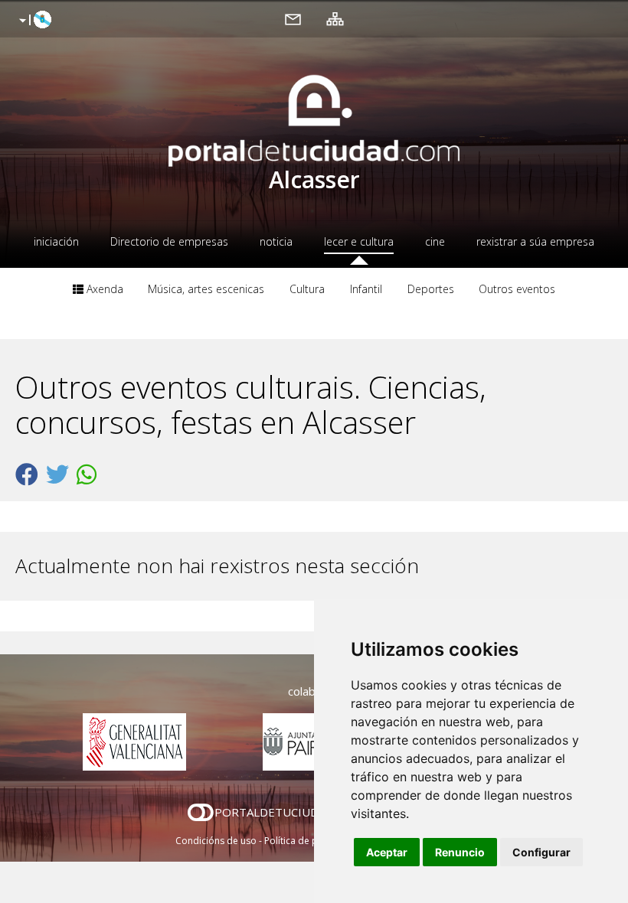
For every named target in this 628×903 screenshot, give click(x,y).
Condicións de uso (216, 840)
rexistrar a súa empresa (535, 241)
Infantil (366, 289)
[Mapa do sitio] (335, 18)
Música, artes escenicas (206, 289)
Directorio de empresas (169, 241)
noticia (276, 241)
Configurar (541, 852)
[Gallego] (33, 21)
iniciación (56, 241)
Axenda (103, 289)
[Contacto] (293, 18)
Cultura (307, 289)
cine (435, 241)
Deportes (430, 289)
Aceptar (386, 852)
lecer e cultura (359, 241)
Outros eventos (517, 289)
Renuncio (460, 852)
